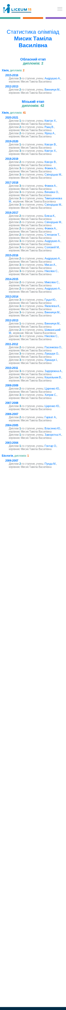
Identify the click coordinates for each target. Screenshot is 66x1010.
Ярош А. (50, 133)
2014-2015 (11, 279)
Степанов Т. (52, 234)
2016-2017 (11, 212)
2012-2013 (11, 86)
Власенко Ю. (53, 428)
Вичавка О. (51, 192)
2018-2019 (11, 158)
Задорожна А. (53, 371)
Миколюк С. (52, 282)
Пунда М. (50, 463)
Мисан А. (50, 264)
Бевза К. (50, 215)
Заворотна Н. (53, 434)
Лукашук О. (52, 353)
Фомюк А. (50, 168)
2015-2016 (11, 75)
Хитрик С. (51, 394)
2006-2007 (11, 414)
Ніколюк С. (51, 271)
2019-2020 (11, 141)
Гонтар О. (50, 445)
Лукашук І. (51, 359)
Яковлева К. (52, 306)
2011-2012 (11, 344)
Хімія (5, 70)
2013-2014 (11, 296)
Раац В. (49, 127)
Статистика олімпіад (33, 32)
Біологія (7, 455)
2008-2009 (11, 385)
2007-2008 (11, 402)
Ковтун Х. (50, 120)
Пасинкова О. (53, 347)
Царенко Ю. (52, 388)
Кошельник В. (53, 377)
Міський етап (33, 102)
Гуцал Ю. (50, 299)
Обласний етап (33, 59)
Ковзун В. (50, 144)
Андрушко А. (52, 78)
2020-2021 (11, 117)
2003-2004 (11, 442)
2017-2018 (11, 182)
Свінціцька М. (53, 174)
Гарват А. (50, 417)
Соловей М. (52, 247)
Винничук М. (52, 89)
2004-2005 (11, 425)
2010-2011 (11, 367)
